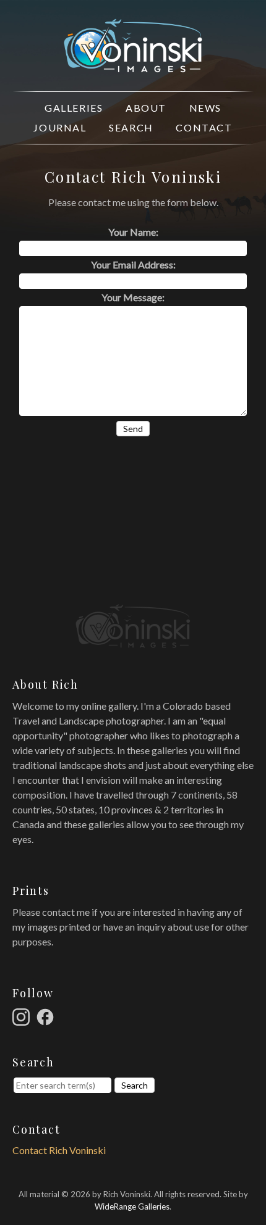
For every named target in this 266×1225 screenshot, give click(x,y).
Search (131, 127)
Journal (59, 127)
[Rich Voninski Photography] (133, 65)
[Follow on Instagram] (22, 1015)
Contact (204, 127)
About (146, 108)
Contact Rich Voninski (59, 1150)
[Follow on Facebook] (47, 1015)
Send (133, 428)
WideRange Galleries (132, 1206)
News (205, 108)
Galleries (74, 108)
